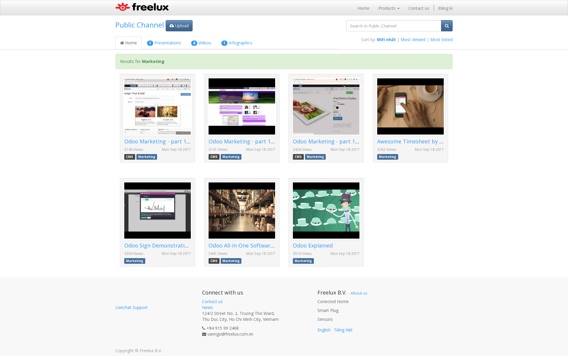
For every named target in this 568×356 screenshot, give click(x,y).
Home (130, 43)
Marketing (146, 157)
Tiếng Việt (343, 330)
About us (359, 293)
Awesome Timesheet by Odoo (415, 141)
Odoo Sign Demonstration (157, 245)
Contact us (212, 301)
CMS (129, 157)
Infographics (237, 43)
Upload (181, 25)
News (207, 307)
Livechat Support (131, 307)
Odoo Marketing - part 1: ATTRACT (337, 141)
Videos (202, 43)
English (324, 330)
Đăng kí (445, 8)
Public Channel (139, 25)
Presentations (165, 43)
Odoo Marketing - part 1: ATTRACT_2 (255, 141)
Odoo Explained (313, 245)
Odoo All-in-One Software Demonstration (261, 245)
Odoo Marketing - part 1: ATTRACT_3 (171, 141)
